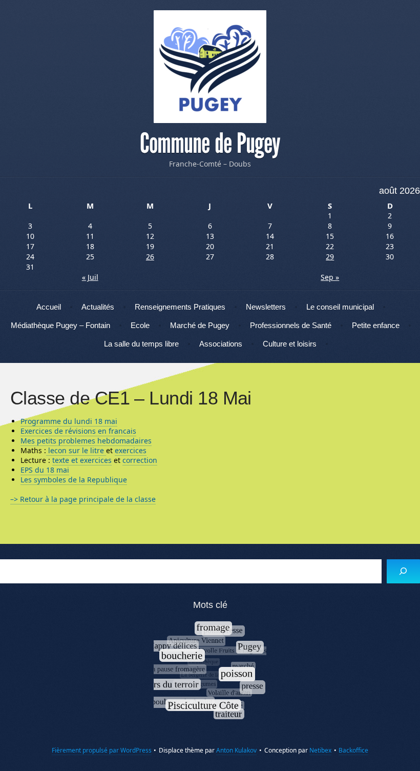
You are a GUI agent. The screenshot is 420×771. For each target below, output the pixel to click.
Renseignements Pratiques (180, 306)
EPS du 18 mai (44, 470)
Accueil (48, 306)
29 (330, 256)
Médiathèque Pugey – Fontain (60, 325)
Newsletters (266, 306)
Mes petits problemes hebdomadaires (86, 440)
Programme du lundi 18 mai (68, 421)
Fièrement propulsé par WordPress (102, 750)
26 (150, 256)
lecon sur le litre (76, 450)
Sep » (330, 277)
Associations (220, 343)
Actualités (97, 306)
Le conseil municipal (340, 306)
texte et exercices (82, 460)
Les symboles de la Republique (73, 479)
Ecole (140, 325)
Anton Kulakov (236, 750)
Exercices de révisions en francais (78, 431)
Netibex (320, 750)
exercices (130, 450)
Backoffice (353, 750)
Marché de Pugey (199, 325)
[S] (403, 571)
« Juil (90, 277)
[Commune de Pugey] (210, 66)
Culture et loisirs (290, 343)
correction (139, 460)
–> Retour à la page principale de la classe (83, 499)
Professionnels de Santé (290, 325)
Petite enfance (376, 325)
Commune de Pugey (210, 143)
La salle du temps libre (141, 343)
